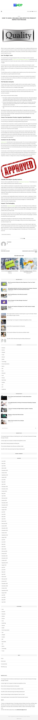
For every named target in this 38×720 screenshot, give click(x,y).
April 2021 (3, 574)
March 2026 (4, 468)
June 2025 (3, 479)
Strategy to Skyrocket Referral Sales (15, 414)
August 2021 (4, 565)
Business (3, 347)
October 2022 (4, 532)
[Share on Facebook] (21, 238)
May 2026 (3, 463)
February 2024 (4, 498)
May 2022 (3, 544)
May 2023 (3, 516)
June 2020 (3, 597)
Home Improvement (5, 363)
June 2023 (3, 514)
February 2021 (4, 578)
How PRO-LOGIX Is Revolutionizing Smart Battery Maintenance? (18, 338)
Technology (4, 361)
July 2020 (3, 595)
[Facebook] (27, 11)
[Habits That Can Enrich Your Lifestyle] (4, 422)
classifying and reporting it (24, 181)
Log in (2, 658)
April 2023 (3, 518)
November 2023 (5, 505)
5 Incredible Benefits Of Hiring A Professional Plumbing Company (22, 402)
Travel (3, 354)
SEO (2, 368)
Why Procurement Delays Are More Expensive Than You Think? (21, 282)
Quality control (4, 142)
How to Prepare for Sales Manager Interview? (17, 300)
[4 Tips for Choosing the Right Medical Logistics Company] (4, 410)
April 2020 (3, 602)
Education (3, 373)
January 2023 (4, 525)
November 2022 (5, 530)
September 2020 (5, 590)
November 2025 (5, 470)
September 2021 (5, 562)
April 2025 (3, 484)
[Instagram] (29, 11)
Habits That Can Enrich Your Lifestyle (16, 420)
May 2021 (3, 572)
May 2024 (3, 493)
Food (3, 375)
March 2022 (4, 548)
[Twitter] (28, 11)
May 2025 (3, 481)
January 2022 (4, 553)
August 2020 (4, 592)
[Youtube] (32, 11)
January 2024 (4, 500)
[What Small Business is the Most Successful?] (4, 296)
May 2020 (3, 599)
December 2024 (5, 486)
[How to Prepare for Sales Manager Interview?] (4, 302)
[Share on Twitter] (22, 238)
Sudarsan (17, 21)
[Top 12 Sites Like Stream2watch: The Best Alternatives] (4, 398)
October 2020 (4, 588)
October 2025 (4, 472)
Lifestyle (3, 352)
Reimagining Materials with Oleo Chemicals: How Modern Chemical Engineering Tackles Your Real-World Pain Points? (22, 289)
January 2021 (4, 581)
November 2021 (5, 558)
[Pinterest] (30, 11)
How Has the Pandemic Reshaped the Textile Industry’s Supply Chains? (21, 307)
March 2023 (4, 521)
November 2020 (5, 585)
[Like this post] (20, 238)
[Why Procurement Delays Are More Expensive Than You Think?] (10, 264)
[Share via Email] (24, 238)
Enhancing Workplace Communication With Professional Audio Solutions (14, 697)
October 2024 (4, 491)
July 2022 (3, 539)
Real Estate (4, 380)
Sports (3, 366)
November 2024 (5, 488)
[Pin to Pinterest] (23, 238)
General (3, 357)
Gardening (4, 389)
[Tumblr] (31, 11)
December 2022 (5, 528)
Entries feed (3, 661)
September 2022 (5, 535)
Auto (3, 370)
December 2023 (5, 502)
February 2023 (4, 523)
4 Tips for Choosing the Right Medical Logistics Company (20, 408)
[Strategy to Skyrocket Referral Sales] (4, 416)
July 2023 (3, 512)
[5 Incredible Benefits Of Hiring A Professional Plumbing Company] (4, 404)
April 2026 (3, 465)
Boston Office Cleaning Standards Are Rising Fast (16, 326)
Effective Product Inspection (6, 234)
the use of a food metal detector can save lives (20, 59)
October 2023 (4, 507)
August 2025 (4, 477)
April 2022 (3, 546)
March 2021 (4, 576)
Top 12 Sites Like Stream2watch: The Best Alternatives (19, 396)
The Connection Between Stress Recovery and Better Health (18, 332)
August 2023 (4, 509)
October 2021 (4, 560)
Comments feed (4, 664)
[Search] (36, 11)
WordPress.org (4, 666)
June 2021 (3, 569)
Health (3, 359)
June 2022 (3, 542)
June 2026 (3, 461)
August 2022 (4, 537)
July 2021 (3, 567)
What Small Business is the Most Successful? (17, 294)
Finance (3, 377)
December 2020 (5, 583)
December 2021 (5, 555)
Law (2, 384)
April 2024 (3, 495)
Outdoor (3, 382)
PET (2, 387)
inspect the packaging (11, 205)
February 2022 (4, 551)
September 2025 (5, 475)
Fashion (3, 350)
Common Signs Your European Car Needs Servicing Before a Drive (19, 319)
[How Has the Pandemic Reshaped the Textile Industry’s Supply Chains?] (4, 308)
